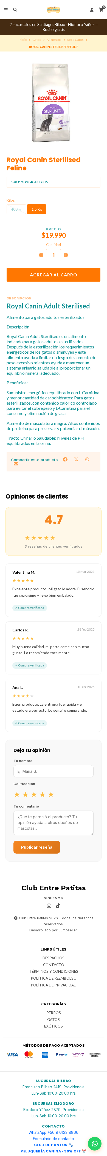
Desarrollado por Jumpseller (53, 930)
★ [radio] (16, 794)
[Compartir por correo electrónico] (16, 464)
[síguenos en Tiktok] (58, 905)
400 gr (16, 209)
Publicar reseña (36, 847)
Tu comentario (26, 806)
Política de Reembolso (54, 978)
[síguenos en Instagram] (49, 905)
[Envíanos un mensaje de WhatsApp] (95, 1144)
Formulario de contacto (53, 1139)
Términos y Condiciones (53, 972)
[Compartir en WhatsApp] (87, 459)
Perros (53, 1013)
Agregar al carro (53, 274)
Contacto (53, 965)
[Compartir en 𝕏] (76, 459)
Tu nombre (22, 761)
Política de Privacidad (54, 985)
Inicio (23, 39)
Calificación (24, 784)
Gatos (36, 39)
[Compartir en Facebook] (65, 459)
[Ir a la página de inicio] (53, 9)
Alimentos (54, 39)
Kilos (11, 200)
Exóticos (53, 1026)
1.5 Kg (37, 209)
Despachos (53, 958)
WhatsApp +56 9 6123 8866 (53, 1132)
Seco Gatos (75, 39)
